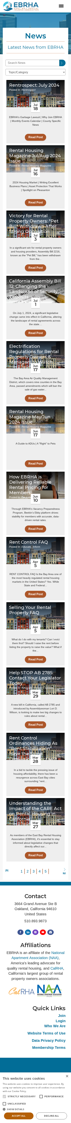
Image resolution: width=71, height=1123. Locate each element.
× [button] (67, 1076)
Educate (26, 301)
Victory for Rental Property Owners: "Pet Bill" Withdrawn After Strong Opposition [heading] (33, 223)
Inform (36, 546)
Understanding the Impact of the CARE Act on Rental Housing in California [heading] (35, 811)
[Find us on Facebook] (20, 932)
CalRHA (56, 968)
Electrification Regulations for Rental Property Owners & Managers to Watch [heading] (34, 354)
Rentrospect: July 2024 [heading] (34, 85)
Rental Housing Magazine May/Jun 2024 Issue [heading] (29, 417)
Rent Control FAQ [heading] (28, 542)
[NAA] (49, 990)
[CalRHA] (21, 990)
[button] (35, 1109)
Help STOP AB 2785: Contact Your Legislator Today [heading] (35, 678)
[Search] (62, 63)
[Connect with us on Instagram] (35, 932)
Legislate (48, 687)
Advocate (26, 687)
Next (64, 873)
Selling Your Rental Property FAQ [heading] (30, 610)
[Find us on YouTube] (43, 932)
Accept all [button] (18, 1115)
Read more (33, 1091)
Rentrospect (28, 89)
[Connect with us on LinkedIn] (28, 932)
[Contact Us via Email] (50, 932)
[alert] (35, 1097)
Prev (6, 870)
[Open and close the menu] (53, 6)
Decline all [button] (51, 1115)
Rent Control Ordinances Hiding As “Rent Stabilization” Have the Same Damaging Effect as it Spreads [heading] (33, 751)
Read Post (35, 137)
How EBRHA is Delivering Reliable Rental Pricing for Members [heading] (30, 484)
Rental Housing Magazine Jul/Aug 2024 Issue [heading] (35, 156)
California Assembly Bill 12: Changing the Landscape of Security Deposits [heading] (35, 289)
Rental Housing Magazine (36, 165)
